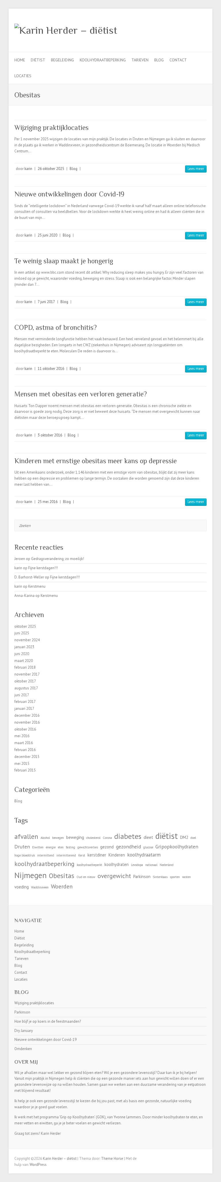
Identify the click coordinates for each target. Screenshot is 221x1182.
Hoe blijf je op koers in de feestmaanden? (47, 1021)
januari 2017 (24, 708)
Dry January (23, 1030)
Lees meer (196, 168)
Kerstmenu (36, 586)
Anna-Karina (24, 595)
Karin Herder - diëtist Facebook (183, 29)
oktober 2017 (25, 681)
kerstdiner (96, 855)
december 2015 (26, 756)
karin (28, 168)
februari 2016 (25, 749)
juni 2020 (21, 653)
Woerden (62, 886)
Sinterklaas (160, 877)
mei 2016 (21, 735)
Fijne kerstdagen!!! (43, 568)
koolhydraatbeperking (44, 864)
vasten (186, 877)
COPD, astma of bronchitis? (55, 327)
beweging (75, 837)
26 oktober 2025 (51, 168)
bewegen (58, 838)
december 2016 (26, 715)
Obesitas (61, 875)
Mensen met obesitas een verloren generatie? (80, 394)
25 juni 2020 (47, 235)
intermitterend (66, 855)
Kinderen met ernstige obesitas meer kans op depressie (95, 461)
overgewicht (114, 876)
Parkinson (141, 876)
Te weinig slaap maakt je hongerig (63, 261)
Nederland (167, 865)
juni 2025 (21, 633)
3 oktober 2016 (50, 435)
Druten (22, 846)
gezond (107, 847)
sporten (175, 877)
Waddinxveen (40, 887)
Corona (107, 838)
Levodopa (137, 865)
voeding (21, 887)
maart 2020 (23, 660)
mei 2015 (21, 763)
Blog (159, 60)
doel (193, 838)
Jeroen (19, 558)
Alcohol (45, 838)
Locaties (22, 75)
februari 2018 (25, 667)
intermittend (45, 855)
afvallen (26, 836)
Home (19, 60)
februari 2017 (25, 701)
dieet (148, 837)
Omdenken (23, 1048)
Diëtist (38, 60)
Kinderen (116, 855)
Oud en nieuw (86, 877)
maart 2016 (23, 742)
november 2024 (27, 640)
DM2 (184, 837)
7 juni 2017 (46, 301)
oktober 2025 (25, 626)
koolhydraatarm (144, 854)
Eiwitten (37, 847)
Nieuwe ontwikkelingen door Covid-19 (69, 194)
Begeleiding (62, 60)
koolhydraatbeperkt (89, 865)
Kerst (81, 855)
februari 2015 (25, 770)
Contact (178, 60)
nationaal (151, 865)
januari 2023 (24, 646)
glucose (148, 847)
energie (51, 847)
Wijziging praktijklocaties (51, 127)
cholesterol (93, 838)
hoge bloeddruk (24, 855)
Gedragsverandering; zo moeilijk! (57, 558)
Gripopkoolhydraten (176, 846)
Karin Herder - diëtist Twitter (192, 29)
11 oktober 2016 (51, 368)
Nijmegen (30, 875)
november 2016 (27, 722)
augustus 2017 (26, 688)
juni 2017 (21, 695)
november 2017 (27, 674)
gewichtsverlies (87, 847)
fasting (70, 847)
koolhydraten (116, 864)
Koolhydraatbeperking (103, 60)
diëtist (166, 835)
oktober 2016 (25, 729)
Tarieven (140, 60)
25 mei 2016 (48, 501)
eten (61, 847)
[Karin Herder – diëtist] (65, 30)
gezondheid (128, 846)
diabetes (127, 836)
